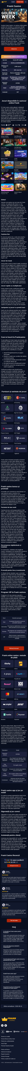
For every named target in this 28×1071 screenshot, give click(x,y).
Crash (16, 125)
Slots (23, 125)
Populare (3, 125)
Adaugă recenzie (14, 865)
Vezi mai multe (14, 920)
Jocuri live (9, 125)
